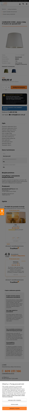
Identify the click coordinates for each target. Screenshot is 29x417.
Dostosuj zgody (14, 404)
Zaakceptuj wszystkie (14, 408)
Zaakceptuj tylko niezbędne (14, 400)
